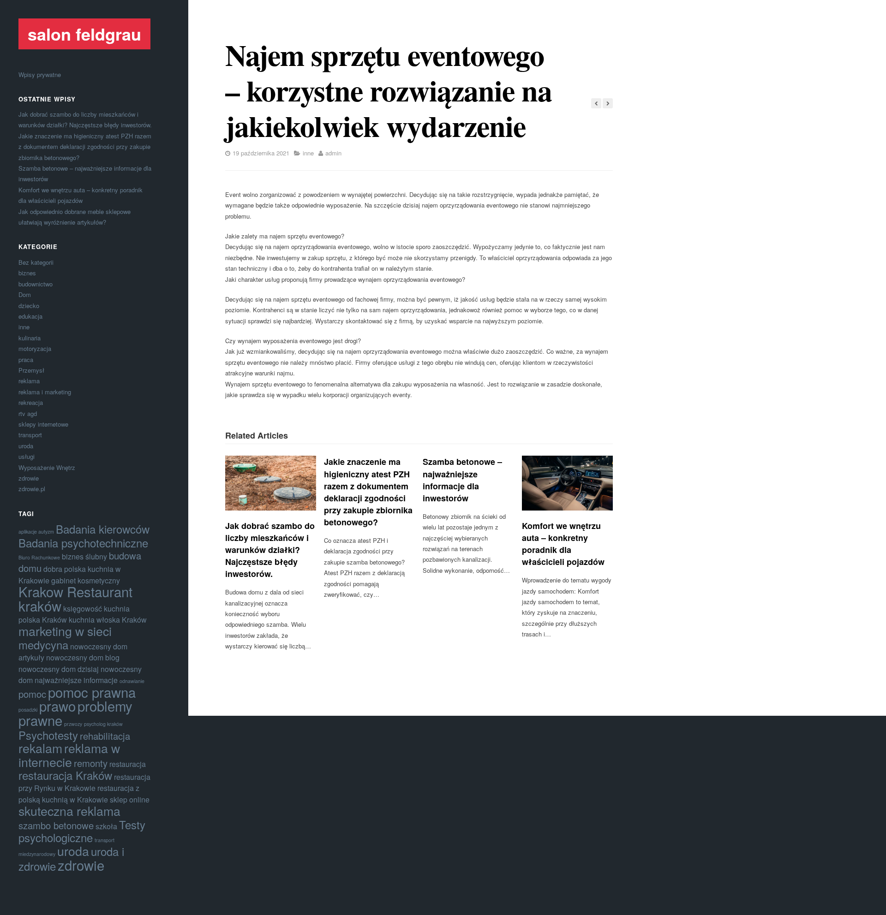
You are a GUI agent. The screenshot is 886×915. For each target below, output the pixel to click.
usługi (26, 456)
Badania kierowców (103, 529)
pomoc (32, 694)
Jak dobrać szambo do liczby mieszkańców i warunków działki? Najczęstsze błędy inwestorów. (270, 550)
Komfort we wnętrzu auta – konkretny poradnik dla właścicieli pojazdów (563, 544)
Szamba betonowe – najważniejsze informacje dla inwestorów (462, 480)
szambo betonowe (56, 825)
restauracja (127, 764)
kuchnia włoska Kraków (108, 619)
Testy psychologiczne (81, 830)
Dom (24, 294)
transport (30, 434)
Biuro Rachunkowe (39, 557)
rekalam (40, 748)
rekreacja (30, 402)
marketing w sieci (65, 631)
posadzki (27, 709)
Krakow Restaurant (75, 591)
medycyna (43, 644)
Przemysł (31, 370)
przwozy (73, 723)
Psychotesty (48, 735)
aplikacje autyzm (36, 531)
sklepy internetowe (43, 424)
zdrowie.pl (31, 488)
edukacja (30, 316)
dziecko (28, 305)
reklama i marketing (44, 391)
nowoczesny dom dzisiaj (58, 669)
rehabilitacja (105, 736)
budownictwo (35, 283)
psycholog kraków (103, 723)
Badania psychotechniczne (83, 543)
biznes (27, 272)
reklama (29, 380)
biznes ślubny (84, 556)
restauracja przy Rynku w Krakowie (84, 782)
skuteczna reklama (69, 811)
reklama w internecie (69, 754)
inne (24, 326)
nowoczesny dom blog (83, 657)
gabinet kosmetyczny (85, 580)
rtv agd (27, 413)
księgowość (82, 608)
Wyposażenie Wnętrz (46, 467)
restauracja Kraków (65, 775)
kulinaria (29, 337)
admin (333, 153)
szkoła (106, 826)
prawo (57, 705)
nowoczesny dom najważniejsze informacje (80, 674)
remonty (91, 763)
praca (25, 359)
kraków (39, 605)
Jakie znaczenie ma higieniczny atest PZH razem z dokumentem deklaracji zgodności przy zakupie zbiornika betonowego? (84, 146)
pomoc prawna (92, 691)
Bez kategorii (36, 262)
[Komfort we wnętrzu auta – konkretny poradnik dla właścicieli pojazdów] (567, 483)
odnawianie (132, 680)
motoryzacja (34, 348)
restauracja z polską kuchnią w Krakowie (78, 793)
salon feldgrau (84, 34)
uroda (25, 445)
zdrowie (28, 478)
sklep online (130, 799)
